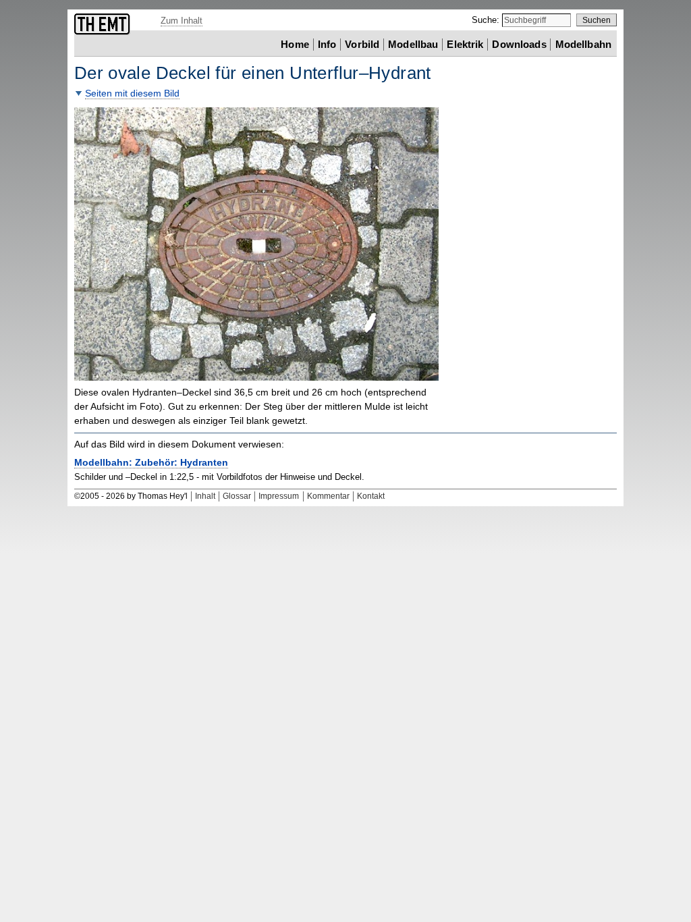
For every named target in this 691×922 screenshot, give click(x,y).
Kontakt (371, 496)
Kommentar (328, 496)
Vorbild (362, 44)
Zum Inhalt (181, 21)
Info (327, 44)
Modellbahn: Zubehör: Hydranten (151, 463)
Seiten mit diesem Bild (132, 93)
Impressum (278, 496)
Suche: (487, 20)
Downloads (519, 44)
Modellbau (413, 44)
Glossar (237, 496)
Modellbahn (583, 44)
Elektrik (465, 44)
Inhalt (205, 496)
